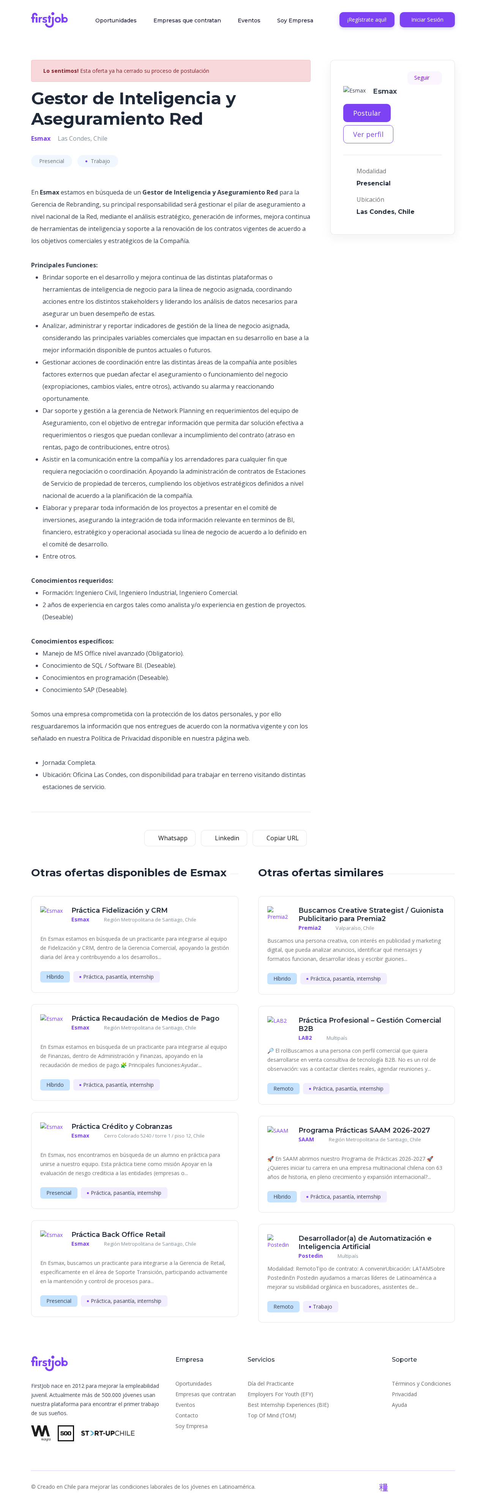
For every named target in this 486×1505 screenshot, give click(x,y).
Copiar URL (282, 838)
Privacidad (404, 1394)
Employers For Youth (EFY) (280, 1394)
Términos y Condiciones (421, 1383)
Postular (367, 113)
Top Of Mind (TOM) (272, 1415)
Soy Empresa (295, 20)
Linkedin (226, 838)
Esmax (40, 138)
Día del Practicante (271, 1383)
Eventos (249, 20)
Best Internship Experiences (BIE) (288, 1404)
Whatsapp (172, 838)
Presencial (51, 161)
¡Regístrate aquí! (367, 19)
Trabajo (99, 161)
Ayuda (399, 1404)
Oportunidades (116, 20)
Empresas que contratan (187, 20)
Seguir (422, 77)
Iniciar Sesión (427, 19)
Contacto (186, 1415)
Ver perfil (368, 134)
